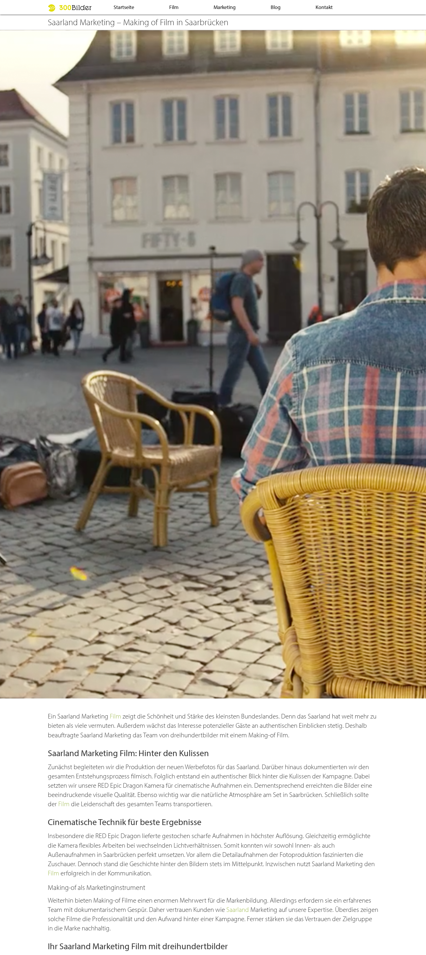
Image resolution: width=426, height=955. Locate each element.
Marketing (225, 7)
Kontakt (324, 7)
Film (174, 7)
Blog (276, 7)
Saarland (237, 909)
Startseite (124, 7)
